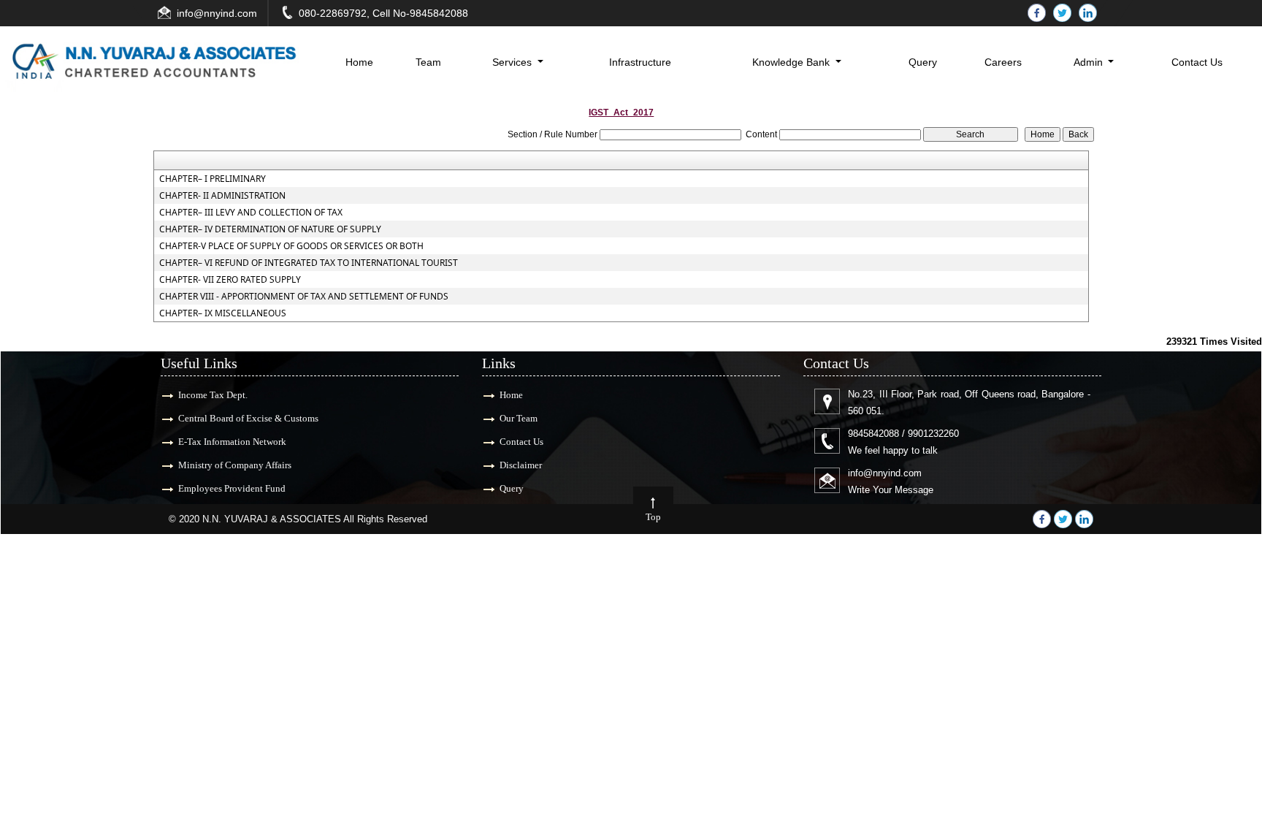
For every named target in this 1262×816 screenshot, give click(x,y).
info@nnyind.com (217, 13)
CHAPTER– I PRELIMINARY (212, 179)
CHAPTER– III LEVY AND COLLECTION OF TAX (251, 212)
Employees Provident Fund (232, 488)
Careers (1003, 62)
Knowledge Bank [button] (792, 62)
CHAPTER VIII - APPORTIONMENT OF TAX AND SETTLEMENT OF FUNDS (303, 296)
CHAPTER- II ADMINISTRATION (222, 196)
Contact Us (1197, 62)
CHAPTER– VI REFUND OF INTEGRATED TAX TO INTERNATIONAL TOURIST (308, 263)
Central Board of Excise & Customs (248, 418)
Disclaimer (521, 465)
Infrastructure (640, 62)
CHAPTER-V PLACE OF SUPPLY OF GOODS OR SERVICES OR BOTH (291, 246)
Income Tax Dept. (213, 394)
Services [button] (513, 62)
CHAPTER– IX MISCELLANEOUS (222, 313)
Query (923, 62)
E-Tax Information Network (232, 441)
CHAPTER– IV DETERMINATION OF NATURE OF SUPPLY (270, 229)
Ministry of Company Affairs (234, 465)
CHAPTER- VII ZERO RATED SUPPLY (230, 280)
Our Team (519, 418)
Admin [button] (1090, 62)
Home (359, 62)
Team (428, 62)
